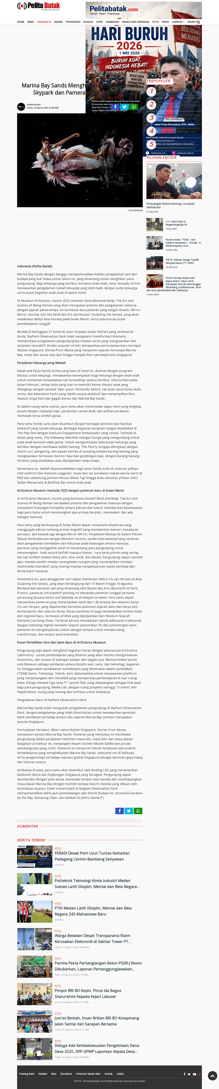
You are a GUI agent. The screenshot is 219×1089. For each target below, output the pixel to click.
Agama (58, 21)
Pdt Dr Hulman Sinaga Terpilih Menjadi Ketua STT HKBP (182, 261)
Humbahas (112, 21)
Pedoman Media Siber (88, 1073)
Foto (155, 21)
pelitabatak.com (96, 1081)
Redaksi (42, 1073)
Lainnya (177, 21)
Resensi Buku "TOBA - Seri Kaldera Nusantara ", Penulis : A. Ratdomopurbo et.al (183, 242)
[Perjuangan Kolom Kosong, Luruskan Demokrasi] (174, 192)
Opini (99, 21)
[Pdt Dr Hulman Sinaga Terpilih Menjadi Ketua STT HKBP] (154, 264)
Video (165, 21)
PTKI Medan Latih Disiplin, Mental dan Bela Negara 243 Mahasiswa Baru (179, 130)
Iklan (53, 1073)
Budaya (88, 21)
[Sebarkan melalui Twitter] (124, 107)
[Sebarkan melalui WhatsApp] (134, 107)
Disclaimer (66, 1073)
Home (20, 21)
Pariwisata (44, 21)
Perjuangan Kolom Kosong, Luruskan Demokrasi (170, 205)
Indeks (191, 21)
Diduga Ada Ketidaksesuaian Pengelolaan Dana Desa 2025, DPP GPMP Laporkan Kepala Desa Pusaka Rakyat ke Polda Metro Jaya (97, 1051)
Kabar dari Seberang (135, 21)
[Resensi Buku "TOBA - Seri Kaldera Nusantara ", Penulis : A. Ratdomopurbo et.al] (154, 244)
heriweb (141, 1081)
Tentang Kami (26, 1073)
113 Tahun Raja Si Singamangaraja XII (176, 223)
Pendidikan (73, 21)
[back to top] (212, 1075)
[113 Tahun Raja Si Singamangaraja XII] (154, 226)
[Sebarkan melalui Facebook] (115, 107)
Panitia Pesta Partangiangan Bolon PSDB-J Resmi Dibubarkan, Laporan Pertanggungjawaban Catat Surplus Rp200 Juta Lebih (98, 968)
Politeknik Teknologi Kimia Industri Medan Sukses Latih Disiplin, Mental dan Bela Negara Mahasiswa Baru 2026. (96, 886)
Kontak (109, 1073)
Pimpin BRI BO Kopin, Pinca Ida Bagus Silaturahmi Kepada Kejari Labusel (179, 116)
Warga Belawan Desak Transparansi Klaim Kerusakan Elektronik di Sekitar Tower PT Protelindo (92, 941)
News (30, 21)
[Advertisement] (109, 49)
